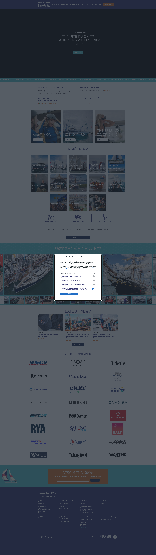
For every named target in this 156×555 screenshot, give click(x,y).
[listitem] (78, 273)
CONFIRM (69, 293)
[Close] (99, 257)
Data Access (78, 298)
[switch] (93, 276)
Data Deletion (71, 298)
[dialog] (78, 277)
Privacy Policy (85, 298)
